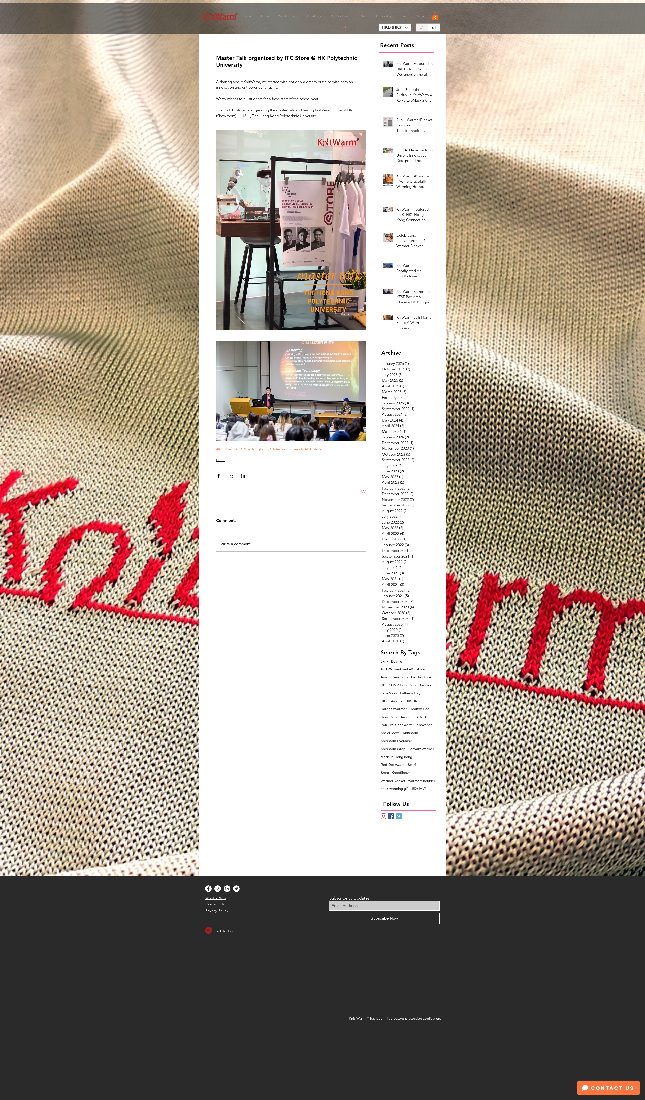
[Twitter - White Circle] (236, 888)
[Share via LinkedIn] (243, 476)
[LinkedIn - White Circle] (227, 888)
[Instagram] (383, 816)
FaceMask (389, 693)
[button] (435, 16)
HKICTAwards (391, 701)
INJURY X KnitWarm (397, 725)
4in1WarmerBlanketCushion (403, 669)
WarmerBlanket (393, 781)
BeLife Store (421, 677)
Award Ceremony (394, 677)
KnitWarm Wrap (393, 749)
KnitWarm (410, 733)
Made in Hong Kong (396, 757)
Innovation (424, 725)
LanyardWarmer (421, 749)
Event (220, 460)
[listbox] (395, 27)
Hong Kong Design (395, 717)
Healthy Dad (419, 709)
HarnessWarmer (394, 709)
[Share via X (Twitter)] (231, 476)
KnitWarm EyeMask (396, 741)
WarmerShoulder (421, 781)
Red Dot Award (393, 765)
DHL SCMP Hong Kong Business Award (408, 685)
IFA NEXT (421, 717)
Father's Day (410, 693)
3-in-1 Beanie (391, 661)
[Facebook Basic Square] (391, 816)
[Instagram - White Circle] (217, 888)
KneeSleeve (390, 733)
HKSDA (411, 701)
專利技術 (419, 789)
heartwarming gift (395, 789)
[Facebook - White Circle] (208, 888)
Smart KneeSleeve (396, 773)
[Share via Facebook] (218, 476)
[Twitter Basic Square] (399, 816)
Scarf (412, 765)
